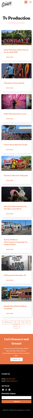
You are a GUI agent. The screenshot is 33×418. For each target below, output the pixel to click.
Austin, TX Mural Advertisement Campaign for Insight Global (16, 242)
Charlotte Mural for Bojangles (16, 175)
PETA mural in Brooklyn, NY (15, 275)
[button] (26, 2)
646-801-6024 (10, 379)
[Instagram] (6, 389)
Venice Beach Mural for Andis (15, 145)
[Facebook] (3, 389)
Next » (16, 326)
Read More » (10, 57)
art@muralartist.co (12, 381)
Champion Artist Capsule (14, 83)
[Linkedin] (9, 389)
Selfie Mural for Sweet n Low (15, 114)
